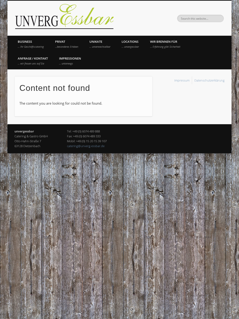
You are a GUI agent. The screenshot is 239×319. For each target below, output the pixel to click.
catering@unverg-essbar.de (86, 146)
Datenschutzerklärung (209, 80)
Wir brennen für (165, 43)
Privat (66, 43)
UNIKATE (99, 43)
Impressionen (70, 60)
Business (31, 43)
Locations (130, 43)
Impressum (182, 80)
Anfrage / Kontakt (33, 60)
